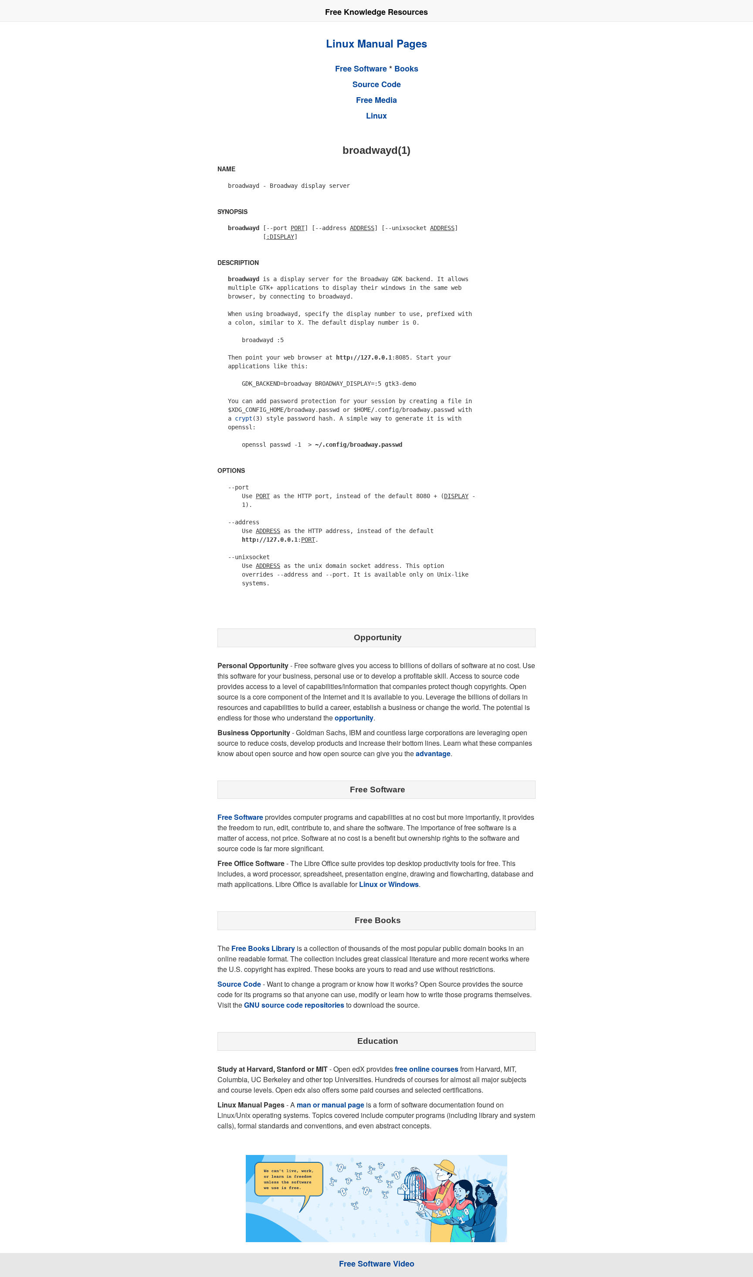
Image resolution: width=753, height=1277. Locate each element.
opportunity (354, 718)
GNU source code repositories (294, 1005)
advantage (433, 753)
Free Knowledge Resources (376, 11)
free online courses (426, 1069)
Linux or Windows (389, 884)
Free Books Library (263, 948)
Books (406, 68)
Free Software (361, 68)
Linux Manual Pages (376, 43)
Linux (376, 115)
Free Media (376, 99)
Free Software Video (376, 1263)
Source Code (377, 84)
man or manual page (330, 1105)
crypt (243, 418)
